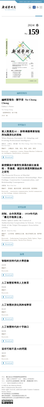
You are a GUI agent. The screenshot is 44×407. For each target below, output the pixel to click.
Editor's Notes (8, 106)
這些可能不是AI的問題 (14, 348)
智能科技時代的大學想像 (15, 260)
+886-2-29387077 (12, 379)
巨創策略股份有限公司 (19, 395)
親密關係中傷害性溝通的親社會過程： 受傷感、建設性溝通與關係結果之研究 (22, 168)
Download (7, 157)
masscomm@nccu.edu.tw (15, 383)
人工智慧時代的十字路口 (15, 326)
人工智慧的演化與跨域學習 (16, 304)
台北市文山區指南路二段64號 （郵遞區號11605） (22, 381)
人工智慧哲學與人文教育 (15, 282)
